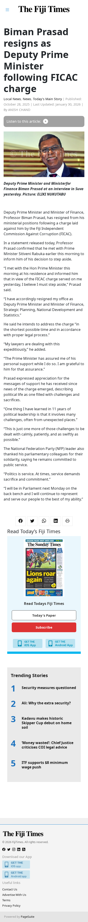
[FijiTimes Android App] (44, 874)
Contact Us (9, 889)
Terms (6, 900)
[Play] (45, 121)
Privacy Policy (11, 906)
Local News (12, 99)
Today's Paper (44, 615)
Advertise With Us (14, 895)
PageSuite (27, 917)
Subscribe (44, 627)
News (27, 99)
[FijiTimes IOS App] (44, 864)
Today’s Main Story (47, 99)
